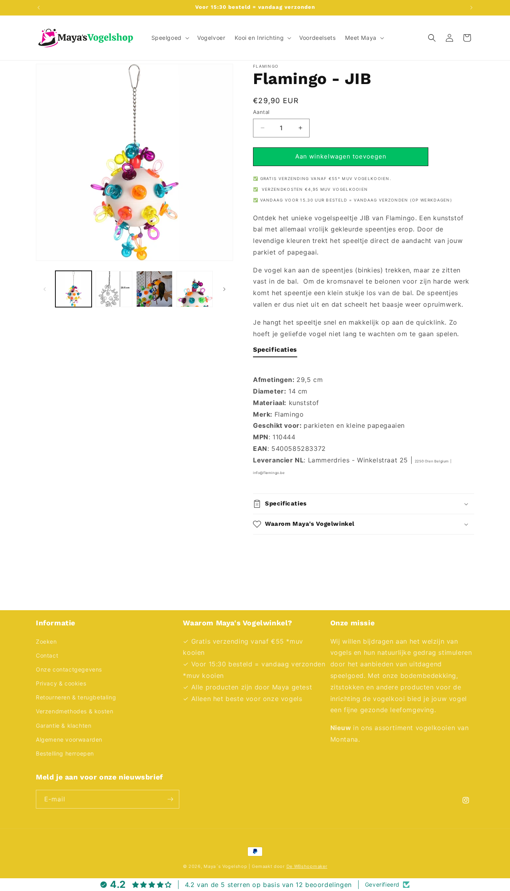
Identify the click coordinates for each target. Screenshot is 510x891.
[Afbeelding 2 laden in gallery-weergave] (114, 289)
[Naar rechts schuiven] (224, 289)
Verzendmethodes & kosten (74, 711)
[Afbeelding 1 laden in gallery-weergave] (73, 289)
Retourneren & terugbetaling (76, 697)
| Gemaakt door (288, 866)
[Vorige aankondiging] (38, 7)
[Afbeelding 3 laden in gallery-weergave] (154, 289)
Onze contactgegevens (69, 669)
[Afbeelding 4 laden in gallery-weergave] (195, 289)
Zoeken (46, 641)
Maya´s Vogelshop (225, 866)
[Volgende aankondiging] (471, 7)
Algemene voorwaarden (69, 739)
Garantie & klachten (63, 725)
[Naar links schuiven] (44, 289)
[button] (169, 37)
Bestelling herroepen (65, 753)
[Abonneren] (170, 799)
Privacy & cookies (61, 683)
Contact (47, 655)
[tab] (275, 351)
